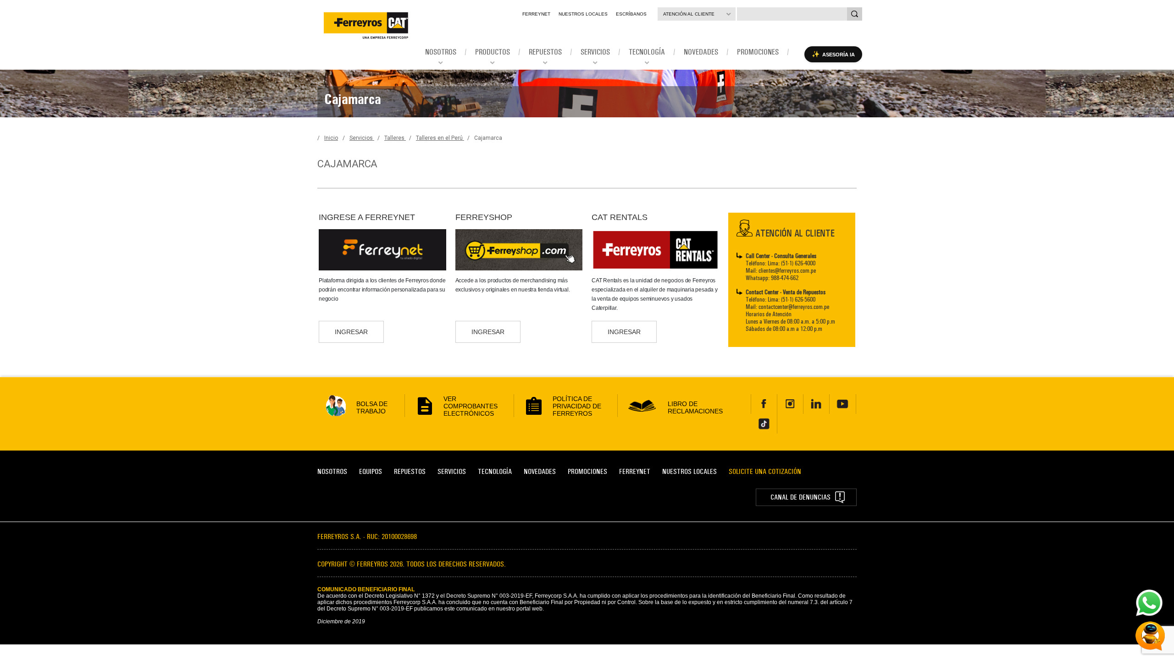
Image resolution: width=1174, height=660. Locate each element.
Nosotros (332, 471)
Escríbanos (631, 13)
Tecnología (495, 471)
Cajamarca (488, 138)
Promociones (587, 471)
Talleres (395, 138)
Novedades (540, 471)
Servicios (361, 138)
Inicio (331, 138)
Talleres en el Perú (440, 138)
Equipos (370, 471)
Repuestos (410, 471)
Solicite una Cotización (765, 471)
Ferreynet (536, 13)
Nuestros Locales (583, 13)
